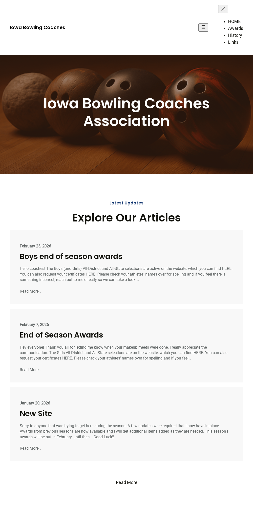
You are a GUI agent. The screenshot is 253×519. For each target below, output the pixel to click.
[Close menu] (223, 9)
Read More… (30, 291)
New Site (36, 413)
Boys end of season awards (71, 256)
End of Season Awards (61, 335)
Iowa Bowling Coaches (37, 27)
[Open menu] (203, 27)
